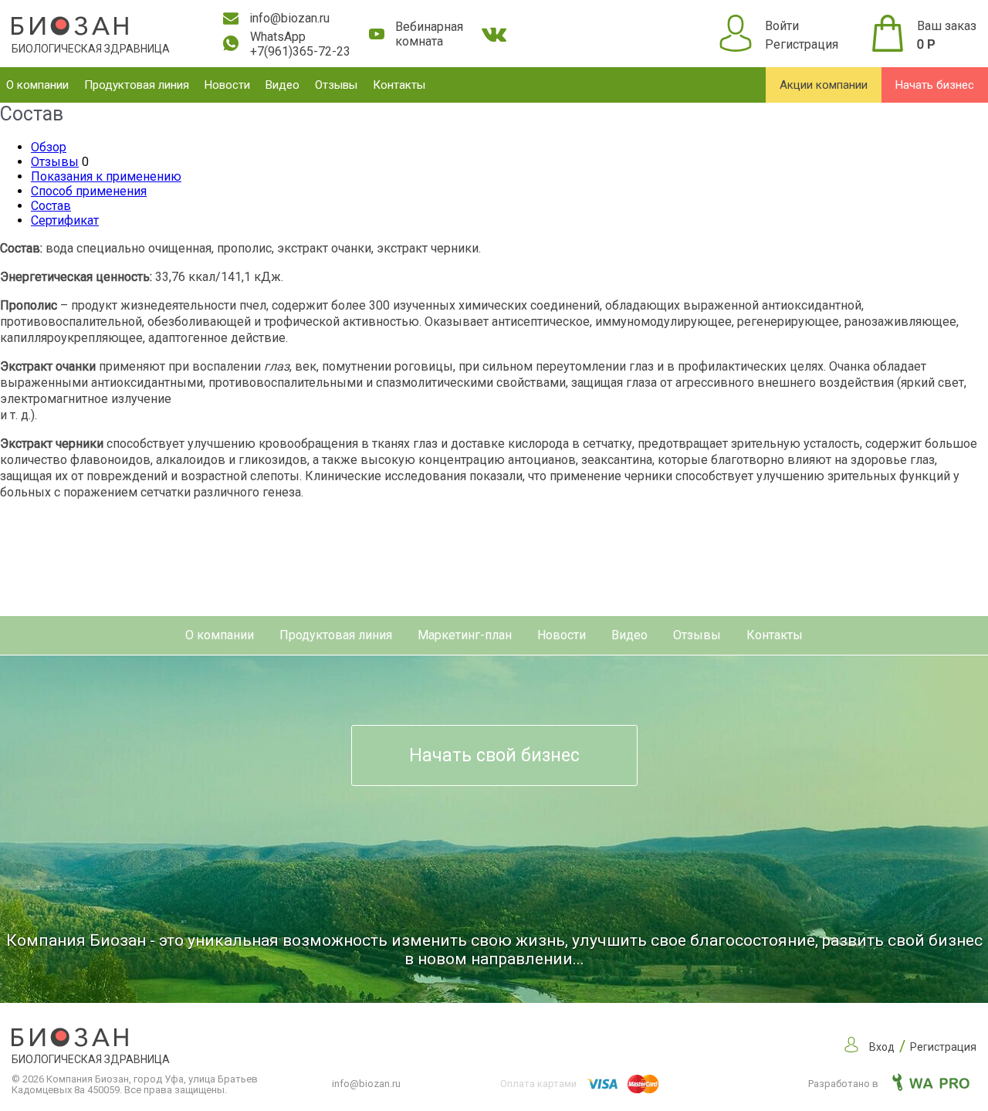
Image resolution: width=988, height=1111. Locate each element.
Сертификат (65, 220)
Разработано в (844, 1083)
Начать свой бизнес (494, 755)
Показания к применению (106, 176)
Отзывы (336, 85)
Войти (782, 26)
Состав (51, 205)
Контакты (399, 85)
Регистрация (801, 44)
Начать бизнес (934, 85)
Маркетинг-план (465, 635)
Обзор (48, 147)
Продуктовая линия (136, 85)
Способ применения (89, 191)
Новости (227, 85)
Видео (282, 85)
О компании (37, 85)
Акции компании (824, 85)
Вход (882, 1047)
